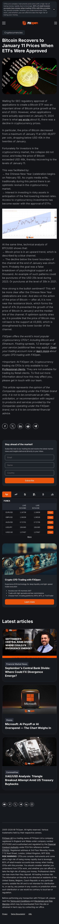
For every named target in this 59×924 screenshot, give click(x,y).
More (29, 537)
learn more (42, 351)
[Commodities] (34, 494)
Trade (50, 512)
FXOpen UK (7, 838)
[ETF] (25, 494)
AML (30, 914)
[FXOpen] (30, 23)
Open (53, 347)
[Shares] (15, 494)
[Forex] (6, 494)
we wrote (24, 119)
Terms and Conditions (20, 901)
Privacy (4, 914)
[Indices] (52, 494)
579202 (5, 850)
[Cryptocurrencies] (43, 494)
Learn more (29, 602)
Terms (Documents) (18, 914)
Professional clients (13, 369)
